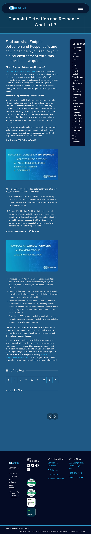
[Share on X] (14, 380)
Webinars (76, 141)
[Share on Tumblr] (38, 380)
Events (75, 80)
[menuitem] (74, 531)
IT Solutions (53, 474)
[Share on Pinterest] (26, 380)
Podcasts (76, 106)
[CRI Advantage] (17, 8)
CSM (74, 65)
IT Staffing (76, 95)
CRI (73, 62)
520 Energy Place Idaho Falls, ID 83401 (76, 466)
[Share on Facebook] (9, 380)
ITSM (74, 100)
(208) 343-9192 (75, 473)
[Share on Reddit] (49, 380)
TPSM (74, 133)
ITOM (74, 97)
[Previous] (50, 416)
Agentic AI (76, 47)
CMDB (75, 59)
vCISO (74, 139)
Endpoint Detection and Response (20, 71)
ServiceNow (77, 118)
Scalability (76, 115)
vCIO (74, 136)
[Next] (55, 416)
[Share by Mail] (55, 380)
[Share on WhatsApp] (20, 380)
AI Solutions (77, 50)
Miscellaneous (78, 103)
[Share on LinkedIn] (32, 380)
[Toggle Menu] (80, 8)
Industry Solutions (56, 478)
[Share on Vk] (44, 380)
